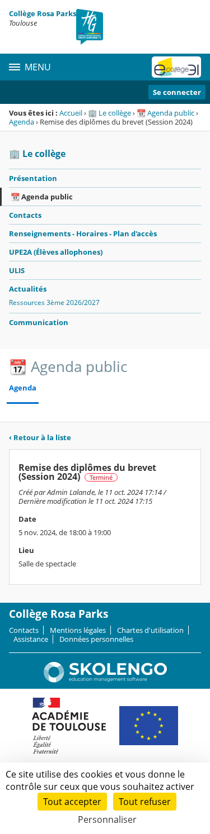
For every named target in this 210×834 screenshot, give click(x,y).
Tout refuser (145, 801)
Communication (38, 322)
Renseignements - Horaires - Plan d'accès (83, 233)
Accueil (70, 113)
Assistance (30, 639)
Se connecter (177, 92)
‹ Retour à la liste (40, 437)
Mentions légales (78, 630)
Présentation (33, 178)
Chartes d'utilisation (150, 630)
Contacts (25, 215)
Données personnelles (96, 639)
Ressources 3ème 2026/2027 (54, 302)
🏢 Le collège (109, 113)
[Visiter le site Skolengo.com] (105, 680)
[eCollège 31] (176, 67)
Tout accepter (72, 801)
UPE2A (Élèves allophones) (55, 252)
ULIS (17, 270)
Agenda (21, 122)
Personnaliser (107, 819)
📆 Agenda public (165, 113)
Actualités (27, 289)
